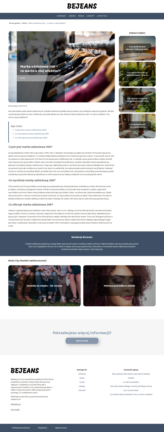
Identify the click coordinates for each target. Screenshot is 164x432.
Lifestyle (102, 16)
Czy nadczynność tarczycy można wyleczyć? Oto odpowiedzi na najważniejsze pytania (137, 126)
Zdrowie (61, 16)
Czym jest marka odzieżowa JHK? (31, 130)
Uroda (72, 16)
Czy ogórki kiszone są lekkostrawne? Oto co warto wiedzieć (137, 74)
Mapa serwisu (61, 427)
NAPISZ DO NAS (82, 341)
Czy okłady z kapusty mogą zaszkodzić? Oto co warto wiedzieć (137, 100)
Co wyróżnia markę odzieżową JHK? (32, 133)
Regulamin (42, 427)
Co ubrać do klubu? (131, 382)
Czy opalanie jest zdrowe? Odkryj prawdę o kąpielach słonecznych (137, 48)
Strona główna (15, 23)
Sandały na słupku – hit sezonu (44, 285)
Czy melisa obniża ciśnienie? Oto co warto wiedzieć (131, 394)
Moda (81, 16)
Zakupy (90, 16)
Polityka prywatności (21, 427)
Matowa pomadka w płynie (119, 285)
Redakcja (16, 404)
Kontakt (15, 409)
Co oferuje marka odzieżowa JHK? (31, 137)
